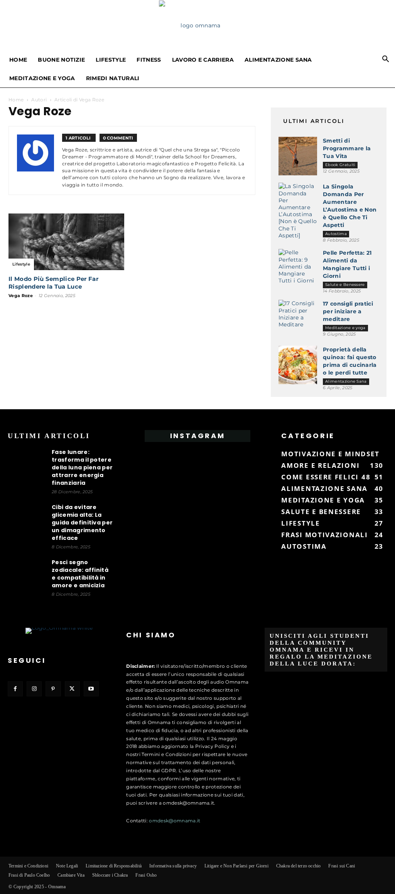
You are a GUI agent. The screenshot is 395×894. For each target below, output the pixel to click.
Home (18, 59)
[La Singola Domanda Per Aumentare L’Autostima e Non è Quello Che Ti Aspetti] (298, 211)
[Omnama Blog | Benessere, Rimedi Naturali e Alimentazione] (197, 25)
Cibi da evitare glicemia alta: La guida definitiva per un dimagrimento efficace (82, 522)
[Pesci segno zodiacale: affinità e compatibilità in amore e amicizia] (27, 577)
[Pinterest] (53, 688)
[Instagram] (34, 688)
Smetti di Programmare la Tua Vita (347, 148)
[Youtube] (91, 688)
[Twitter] (72, 688)
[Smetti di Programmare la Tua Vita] (298, 156)
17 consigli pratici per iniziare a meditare (348, 311)
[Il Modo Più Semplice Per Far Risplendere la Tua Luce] (66, 241)
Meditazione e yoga (42, 78)
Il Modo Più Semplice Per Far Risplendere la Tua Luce (53, 282)
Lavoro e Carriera (203, 59)
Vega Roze (20, 295)
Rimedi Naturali (113, 78)
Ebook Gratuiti (340, 164)
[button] (385, 60)
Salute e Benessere (345, 284)
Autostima (336, 233)
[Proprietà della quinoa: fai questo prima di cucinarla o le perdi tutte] (298, 365)
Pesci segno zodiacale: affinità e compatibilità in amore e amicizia (80, 573)
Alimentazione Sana (278, 59)
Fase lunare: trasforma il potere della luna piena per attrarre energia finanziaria (82, 467)
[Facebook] (15, 688)
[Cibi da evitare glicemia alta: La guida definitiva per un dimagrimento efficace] (27, 522)
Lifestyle (111, 59)
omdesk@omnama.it (174, 820)
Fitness (149, 59)
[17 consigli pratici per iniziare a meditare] (298, 319)
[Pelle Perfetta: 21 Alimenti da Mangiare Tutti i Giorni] (298, 268)
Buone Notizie (61, 59)
